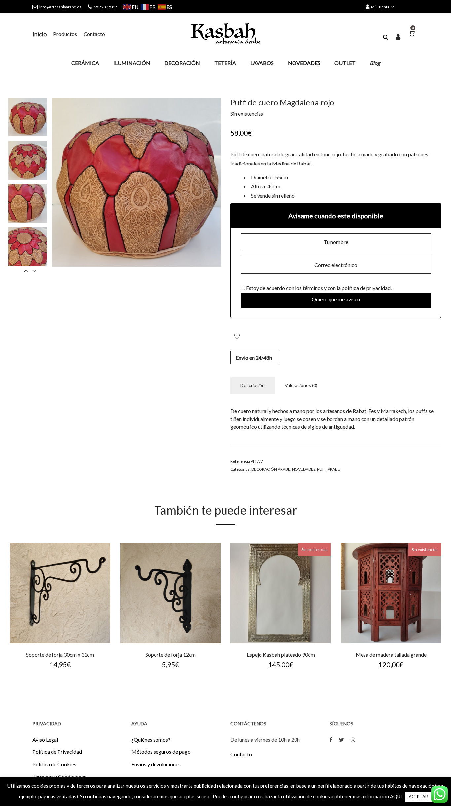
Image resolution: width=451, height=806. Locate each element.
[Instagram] (353, 739)
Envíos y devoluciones (156, 764)
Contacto (241, 754)
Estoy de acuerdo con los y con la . (318, 288)
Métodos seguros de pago (161, 752)
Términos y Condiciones (59, 776)
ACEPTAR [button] (418, 796)
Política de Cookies (54, 764)
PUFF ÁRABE (328, 469)
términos (313, 288)
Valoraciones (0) (301, 385)
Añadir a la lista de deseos (237, 336)
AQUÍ (396, 796)
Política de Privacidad (57, 752)
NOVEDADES (303, 469)
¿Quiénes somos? (150, 739)
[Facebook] (331, 739)
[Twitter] (341, 739)
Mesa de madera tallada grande (391, 654)
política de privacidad (366, 288)
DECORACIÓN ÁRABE (270, 469)
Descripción (252, 385)
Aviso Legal (45, 739)
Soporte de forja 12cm (170, 654)
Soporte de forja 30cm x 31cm (60, 654)
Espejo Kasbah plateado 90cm (281, 654)
